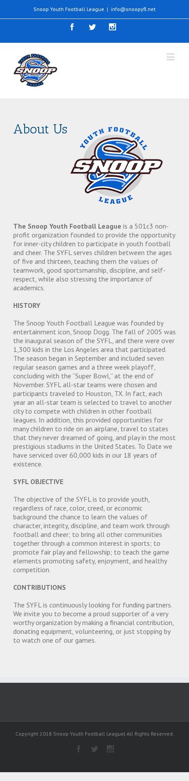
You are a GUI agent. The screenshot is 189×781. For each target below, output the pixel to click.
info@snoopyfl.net (133, 9)
